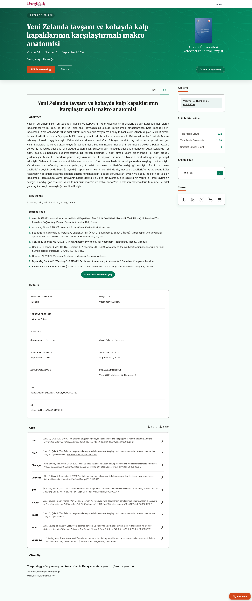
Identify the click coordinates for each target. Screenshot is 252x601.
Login (219, 4)
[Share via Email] (219, 199)
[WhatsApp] (192, 199)
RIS (152, 426)
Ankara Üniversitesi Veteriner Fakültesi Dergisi (203, 49)
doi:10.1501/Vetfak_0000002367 (82, 454)
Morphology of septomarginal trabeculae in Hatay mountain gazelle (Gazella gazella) (80, 566)
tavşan (72, 202)
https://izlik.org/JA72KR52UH (46, 410)
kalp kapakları (51, 202)
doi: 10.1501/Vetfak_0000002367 (104, 492)
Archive (183, 87)
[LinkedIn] (210, 199)
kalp (39, 202)
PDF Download (39, 69)
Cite (63, 69)
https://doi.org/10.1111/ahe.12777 (41, 576)
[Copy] (162, 442)
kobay (64, 202)
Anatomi (31, 202)
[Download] (220, 173)
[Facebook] (183, 199)
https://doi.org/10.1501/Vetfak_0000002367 (54, 392)
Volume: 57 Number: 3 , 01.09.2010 (196, 103)
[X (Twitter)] (201, 199)
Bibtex (165, 426)
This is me (50, 340)
